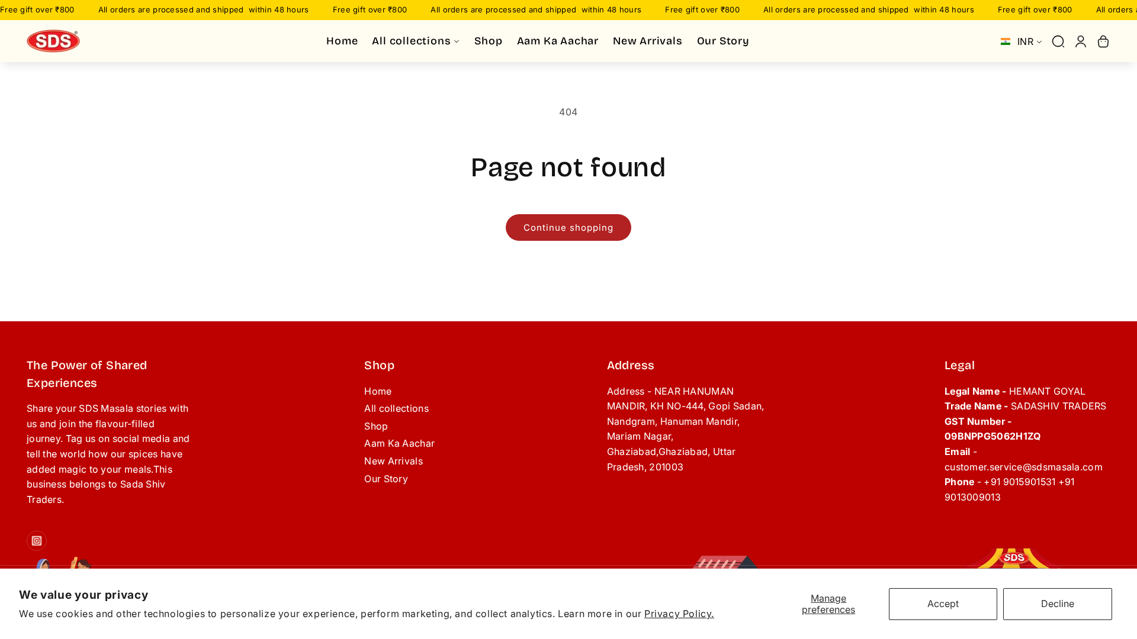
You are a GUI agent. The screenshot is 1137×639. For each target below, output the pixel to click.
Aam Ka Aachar (399, 443)
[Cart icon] (1103, 41)
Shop (376, 426)
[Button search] (1058, 41)
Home (377, 391)
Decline (1057, 603)
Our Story (386, 479)
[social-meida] (37, 541)
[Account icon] (1081, 41)
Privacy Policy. (679, 613)
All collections (396, 408)
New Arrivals (393, 461)
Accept (943, 603)
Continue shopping (568, 227)
